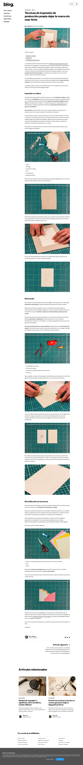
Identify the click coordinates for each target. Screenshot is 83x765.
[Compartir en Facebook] (65, 637)
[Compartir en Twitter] (69, 637)
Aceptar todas (60, 759)
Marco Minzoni (28, 26)
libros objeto (47, 616)
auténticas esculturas (38, 616)
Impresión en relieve (31, 56)
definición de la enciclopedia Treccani (59, 63)
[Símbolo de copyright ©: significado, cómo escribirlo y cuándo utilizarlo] (32, 686)
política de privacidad (49, 756)
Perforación (29, 58)
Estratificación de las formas (32, 60)
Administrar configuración (50, 759)
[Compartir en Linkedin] (67, 637)
